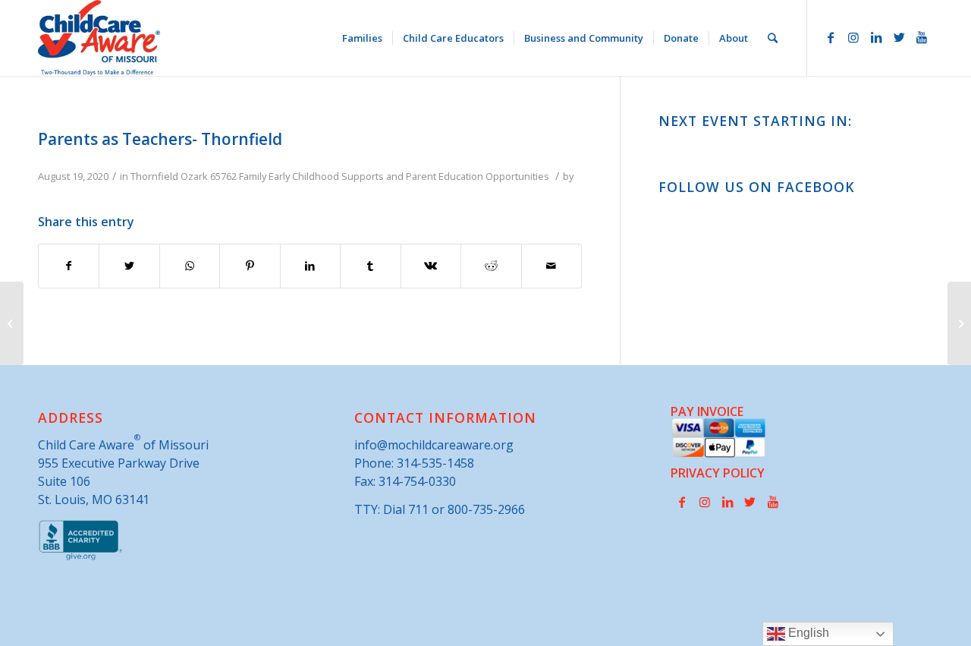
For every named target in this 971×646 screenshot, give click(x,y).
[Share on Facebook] (69, 265)
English (807, 632)
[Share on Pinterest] (249, 265)
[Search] (772, 38)
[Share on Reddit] (490, 265)
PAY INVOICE (707, 411)
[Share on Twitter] (129, 265)
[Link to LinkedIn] (876, 37)
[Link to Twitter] (899, 37)
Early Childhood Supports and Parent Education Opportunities (409, 176)
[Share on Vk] (430, 265)
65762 (223, 176)
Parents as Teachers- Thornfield (160, 139)
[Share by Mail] (552, 265)
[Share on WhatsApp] (189, 265)
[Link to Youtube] (921, 37)
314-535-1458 (435, 463)
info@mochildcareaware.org (434, 444)
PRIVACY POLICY (718, 473)
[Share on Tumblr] (370, 265)
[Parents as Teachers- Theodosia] (12, 323)
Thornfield (154, 176)
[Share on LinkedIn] (310, 265)
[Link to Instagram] (853, 37)
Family (252, 176)
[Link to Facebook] (830, 37)
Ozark (194, 176)
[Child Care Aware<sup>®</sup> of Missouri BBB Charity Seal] (81, 557)
